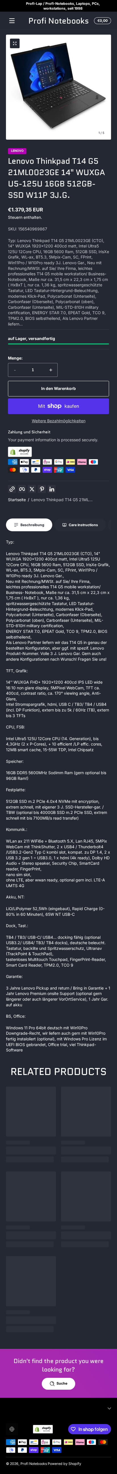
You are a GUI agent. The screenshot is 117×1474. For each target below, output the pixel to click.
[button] (101, 21)
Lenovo (17, 151)
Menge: (15, 358)
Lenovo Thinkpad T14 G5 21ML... (62, 499)
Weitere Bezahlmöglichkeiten (58, 420)
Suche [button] (62, 1383)
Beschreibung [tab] (32, 525)
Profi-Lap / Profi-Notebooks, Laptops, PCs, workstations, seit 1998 (58, 6)
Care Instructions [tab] (83, 525)
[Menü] (12, 21)
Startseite (17, 499)
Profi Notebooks (33, 1464)
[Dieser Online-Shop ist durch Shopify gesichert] (58, 452)
